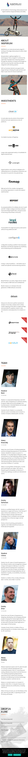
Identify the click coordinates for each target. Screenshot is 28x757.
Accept (10, 754)
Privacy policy (17, 754)
